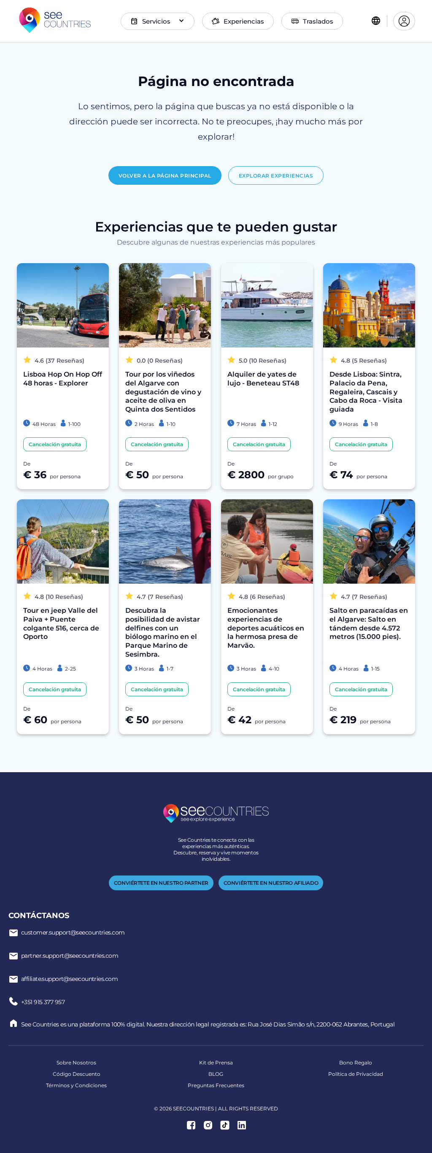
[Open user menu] (404, 21)
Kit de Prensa (216, 1062)
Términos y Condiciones (76, 1085)
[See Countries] (55, 21)
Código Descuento (76, 1074)
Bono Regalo (355, 1062)
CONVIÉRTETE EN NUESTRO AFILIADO (271, 883)
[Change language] (376, 21)
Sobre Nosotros (76, 1062)
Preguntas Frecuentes (216, 1085)
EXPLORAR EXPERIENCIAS (276, 175)
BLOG (215, 1074)
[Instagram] (208, 1126)
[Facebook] (191, 1126)
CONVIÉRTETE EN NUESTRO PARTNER (161, 883)
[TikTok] (225, 1126)
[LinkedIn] (242, 1126)
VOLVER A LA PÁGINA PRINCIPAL (165, 175)
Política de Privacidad (355, 1074)
